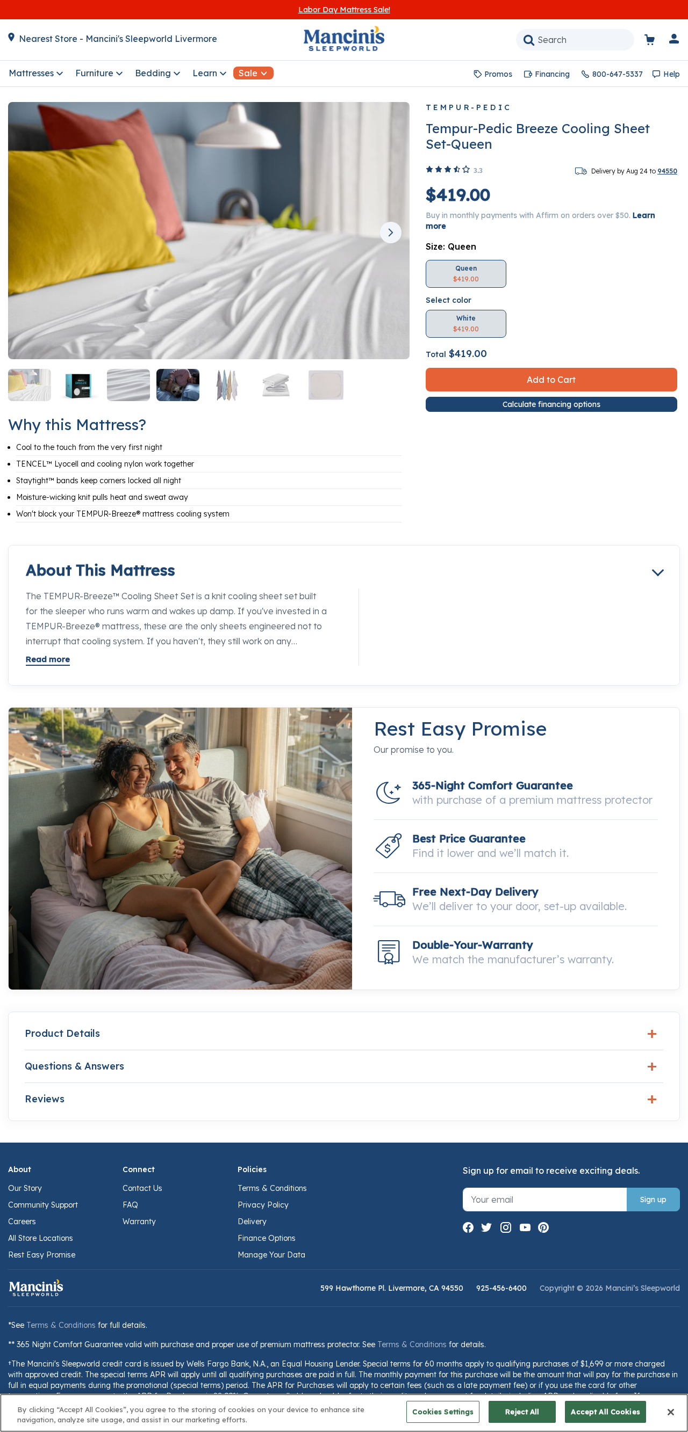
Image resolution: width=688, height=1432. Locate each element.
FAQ (130, 1205)
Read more (48, 659)
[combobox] (575, 39)
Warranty (139, 1221)
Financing (552, 74)
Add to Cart (551, 379)
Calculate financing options (551, 404)
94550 (667, 171)
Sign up (653, 1199)
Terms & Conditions (272, 1188)
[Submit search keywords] (529, 40)
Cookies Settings (443, 1411)
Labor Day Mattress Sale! (344, 9)
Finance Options (267, 1238)
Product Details (62, 1033)
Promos (498, 74)
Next (391, 232)
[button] (674, 40)
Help (671, 74)
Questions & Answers (74, 1066)
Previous (27, 232)
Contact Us (142, 1188)
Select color (448, 300)
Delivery (252, 1221)
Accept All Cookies (605, 1411)
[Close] (671, 1412)
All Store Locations (40, 1238)
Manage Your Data (271, 1255)
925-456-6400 (501, 1288)
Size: (451, 246)
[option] (466, 274)
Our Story (25, 1188)
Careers (22, 1221)
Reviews (44, 1099)
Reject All (522, 1411)
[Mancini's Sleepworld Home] (344, 37)
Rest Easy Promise (41, 1255)
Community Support (43, 1205)
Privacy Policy (263, 1205)
